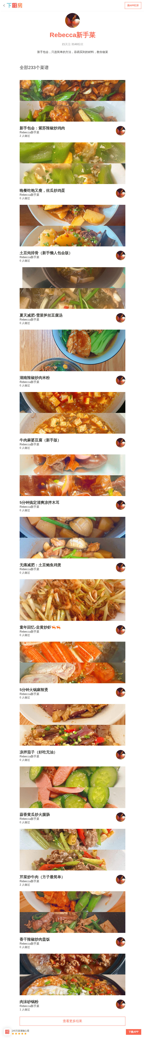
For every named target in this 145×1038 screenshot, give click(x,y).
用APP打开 (133, 5)
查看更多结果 (72, 1021)
